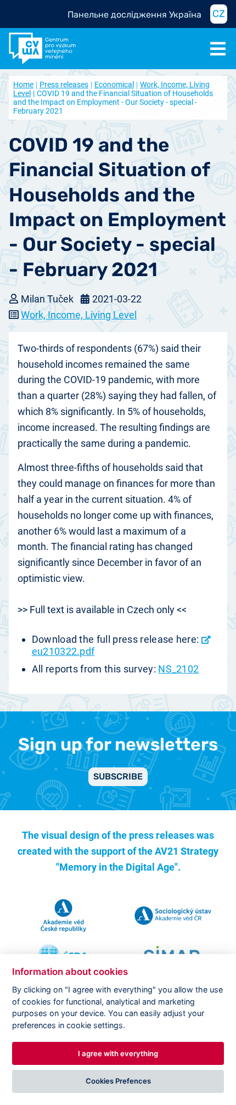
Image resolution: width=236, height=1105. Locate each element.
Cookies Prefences (118, 1080)
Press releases (64, 84)
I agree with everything (118, 1053)
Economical (114, 84)
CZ (218, 13)
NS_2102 (178, 669)
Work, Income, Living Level (79, 315)
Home (23, 84)
